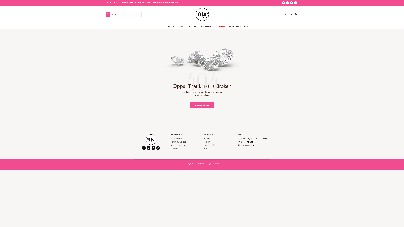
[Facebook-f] (283, 2)
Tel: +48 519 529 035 (248, 142)
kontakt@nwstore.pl (247, 145)
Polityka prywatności (178, 142)
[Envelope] (291, 2)
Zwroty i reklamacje (177, 145)
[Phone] (295, 2)
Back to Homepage (202, 105)
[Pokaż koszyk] (296, 14)
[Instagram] (287, 2)
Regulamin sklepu (176, 139)
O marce (207, 139)
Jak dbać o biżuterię (211, 145)
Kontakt (207, 142)
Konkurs (207, 148)
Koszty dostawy (176, 148)
